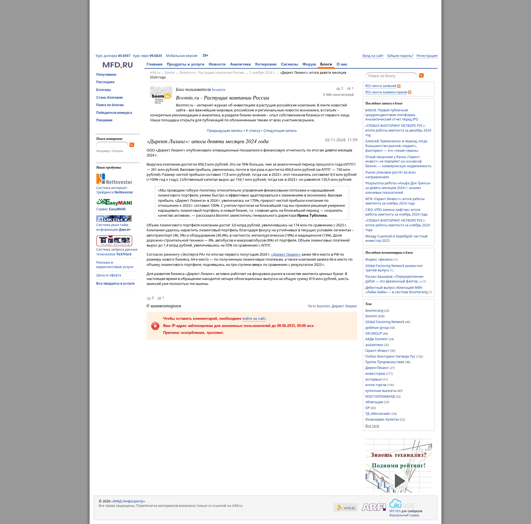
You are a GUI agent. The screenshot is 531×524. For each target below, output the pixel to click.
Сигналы (289, 64)
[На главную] (117, 67)
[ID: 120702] (161, 97)
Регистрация (427, 56)
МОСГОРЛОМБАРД (380, 396)
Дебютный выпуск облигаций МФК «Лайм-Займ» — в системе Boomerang (396, 290)
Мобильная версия (181, 55)
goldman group (377, 327)
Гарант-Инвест (377, 350)
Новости (217, 64)
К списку (253, 130)
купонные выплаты (381, 390)
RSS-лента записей (380, 85)
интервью (373, 379)
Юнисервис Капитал (382, 419)
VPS (391, 511)
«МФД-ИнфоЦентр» (128, 501)
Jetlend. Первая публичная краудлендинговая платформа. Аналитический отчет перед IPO (391, 115)
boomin (218, 89)
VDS (398, 511)
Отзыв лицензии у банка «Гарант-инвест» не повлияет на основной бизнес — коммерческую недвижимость (398, 161)
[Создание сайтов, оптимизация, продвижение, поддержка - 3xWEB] (346, 507)
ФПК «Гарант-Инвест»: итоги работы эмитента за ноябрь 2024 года (395, 201)
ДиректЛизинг (377, 367)
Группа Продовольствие (384, 362)
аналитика (374, 344)
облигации (374, 402)
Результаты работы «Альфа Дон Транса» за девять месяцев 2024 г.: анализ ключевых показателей (398, 188)
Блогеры (103, 90)
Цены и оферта (108, 275)
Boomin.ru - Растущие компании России (211, 72)
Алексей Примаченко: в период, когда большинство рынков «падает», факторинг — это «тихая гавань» (396, 146)
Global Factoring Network (384, 321)
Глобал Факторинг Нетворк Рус (390, 356)
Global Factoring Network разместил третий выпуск (394, 268)
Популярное (106, 75)
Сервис (111, 209)
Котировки (266, 64)
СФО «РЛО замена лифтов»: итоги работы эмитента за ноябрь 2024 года (396, 212)
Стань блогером (109, 97)
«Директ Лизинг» (286, 254)
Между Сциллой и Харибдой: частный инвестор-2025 (396, 238)
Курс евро (147, 55)
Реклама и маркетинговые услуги (114, 264)
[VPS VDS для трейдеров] (401, 503)
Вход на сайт (373, 56)
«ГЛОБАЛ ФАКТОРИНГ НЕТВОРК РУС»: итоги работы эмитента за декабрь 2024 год (398, 130)
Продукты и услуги (185, 64)
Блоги (326, 64)
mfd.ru (155, 72)
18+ (205, 55)
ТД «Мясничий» (378, 413)
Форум (309, 64)
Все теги (372, 425)
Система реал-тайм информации (113, 227)
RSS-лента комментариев (386, 92)
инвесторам (375, 373)
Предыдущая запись (225, 130)
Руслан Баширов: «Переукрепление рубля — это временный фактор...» (394, 279)
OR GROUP (373, 333)
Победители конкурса (114, 113)
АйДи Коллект (376, 339)
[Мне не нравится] (349, 89)
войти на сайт (254, 318)
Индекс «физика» (379, 259)
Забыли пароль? (400, 56)
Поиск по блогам (110, 105)
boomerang (374, 310)
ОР (367, 407)
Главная (154, 64)
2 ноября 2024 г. (262, 72)
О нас (342, 64)
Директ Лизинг (344, 305)
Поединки (104, 120)
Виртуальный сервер (404, 515)
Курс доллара (113, 55)
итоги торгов (375, 384)
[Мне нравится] (338, 88)
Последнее (105, 82)
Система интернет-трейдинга (114, 190)
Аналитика (240, 64)
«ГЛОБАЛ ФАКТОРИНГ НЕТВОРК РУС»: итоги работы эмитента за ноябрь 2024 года (397, 225)
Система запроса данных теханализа (116, 251)
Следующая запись (280, 130)
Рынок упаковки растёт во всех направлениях (390, 174)
